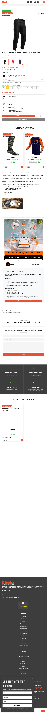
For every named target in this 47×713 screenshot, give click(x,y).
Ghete (23, 666)
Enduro (23, 671)
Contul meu (23, 616)
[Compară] (43, 116)
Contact (23, 640)
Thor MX (8, 8)
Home (3, 8)
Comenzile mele (23, 623)
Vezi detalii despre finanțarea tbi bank (23, 300)
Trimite (23, 354)
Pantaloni (23, 8)
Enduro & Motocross (15, 8)
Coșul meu (23, 618)
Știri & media (23, 643)
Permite (42, 711)
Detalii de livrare (19, 115)
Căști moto (23, 654)
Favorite (23, 621)
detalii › (42, 75)
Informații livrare (23, 633)
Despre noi (23, 638)
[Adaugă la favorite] (38, 116)
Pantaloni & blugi (23, 663)
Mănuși (23, 661)
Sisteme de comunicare (23, 656)
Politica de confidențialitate (23, 631)
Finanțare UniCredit (23, 645)
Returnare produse (23, 626)
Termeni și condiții (23, 628)
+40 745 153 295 (9, 595)
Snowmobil (23, 673)
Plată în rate (23, 635)
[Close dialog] (33, 679)
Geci (23, 659)
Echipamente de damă (23, 668)
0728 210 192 (36, 698)
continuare (17, 706)
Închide (38, 711)
